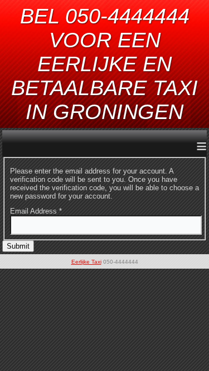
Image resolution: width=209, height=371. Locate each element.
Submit (18, 246)
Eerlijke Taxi (86, 262)
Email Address (36, 211)
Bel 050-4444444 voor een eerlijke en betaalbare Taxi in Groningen (104, 63)
